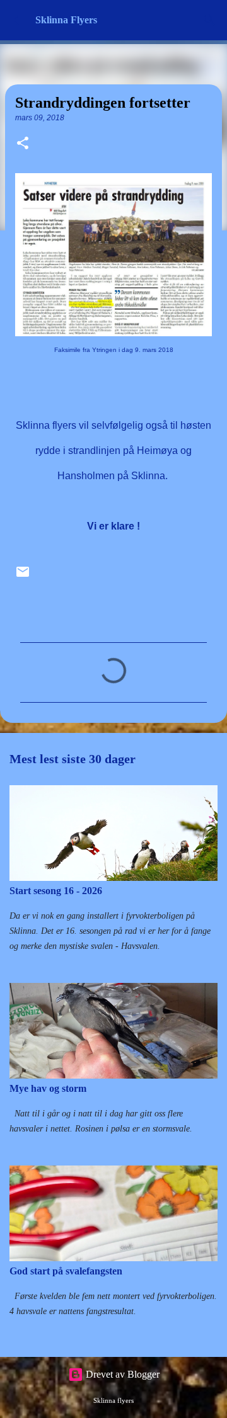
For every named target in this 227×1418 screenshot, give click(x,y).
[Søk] (209, 20)
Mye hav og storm (47, 1088)
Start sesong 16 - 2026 (55, 890)
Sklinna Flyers (66, 19)
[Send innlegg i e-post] (22, 576)
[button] (22, 144)
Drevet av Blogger (121, 1374)
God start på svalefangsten (65, 1271)
